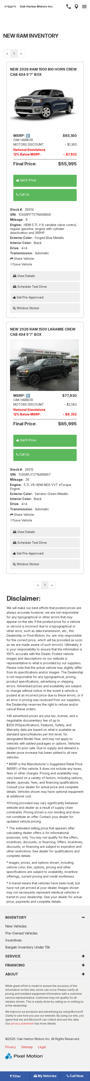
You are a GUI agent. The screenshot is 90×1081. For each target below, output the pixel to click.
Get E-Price (27, 180)
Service (13, 956)
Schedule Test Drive (31, 286)
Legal (42, 1047)
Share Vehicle (23, 258)
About (11, 974)
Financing (15, 965)
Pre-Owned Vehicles (21, 933)
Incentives (13, 940)
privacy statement (22, 1023)
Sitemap (27, 1047)
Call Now (76, 1076)
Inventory (15, 917)
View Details (25, 276)
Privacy (10, 1047)
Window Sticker (27, 308)
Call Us (24, 194)
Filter (16, 1076)
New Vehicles (16, 926)
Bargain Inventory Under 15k (27, 947)
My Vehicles (47, 1076)
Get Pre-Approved (29, 297)
